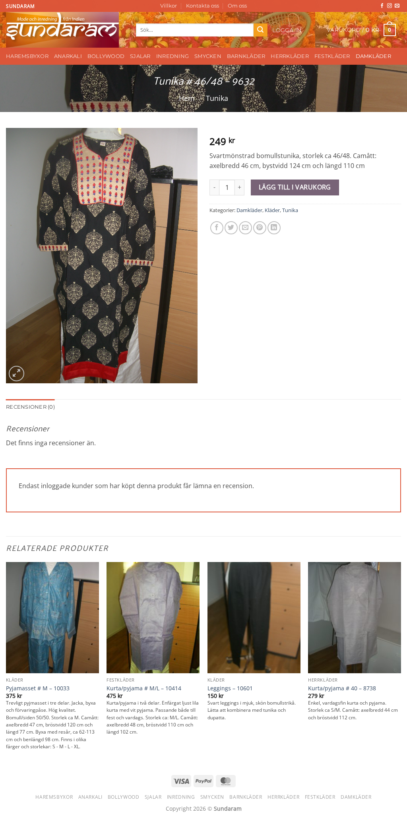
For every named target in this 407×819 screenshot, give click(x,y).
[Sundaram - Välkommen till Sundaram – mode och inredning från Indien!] (65, 30)
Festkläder (332, 56)
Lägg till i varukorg (295, 187)
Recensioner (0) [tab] (30, 407)
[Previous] (6, 663)
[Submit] (260, 30)
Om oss (237, 6)
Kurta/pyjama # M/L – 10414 (144, 688)
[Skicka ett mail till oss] (397, 6)
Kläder (272, 210)
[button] (287, 30)
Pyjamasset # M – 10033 (38, 688)
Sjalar (140, 56)
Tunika (217, 98)
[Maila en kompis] (245, 227)
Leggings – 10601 (230, 688)
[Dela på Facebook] (216, 227)
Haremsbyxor (27, 56)
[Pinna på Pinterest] (259, 227)
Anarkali (68, 56)
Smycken (207, 56)
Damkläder (373, 56)
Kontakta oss (202, 6)
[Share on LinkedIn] (274, 227)
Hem (187, 98)
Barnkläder (246, 56)
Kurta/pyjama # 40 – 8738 (342, 688)
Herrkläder (290, 56)
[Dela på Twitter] (231, 227)
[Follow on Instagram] (389, 6)
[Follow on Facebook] (382, 6)
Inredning (172, 56)
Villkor (168, 6)
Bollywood (105, 56)
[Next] (401, 663)
